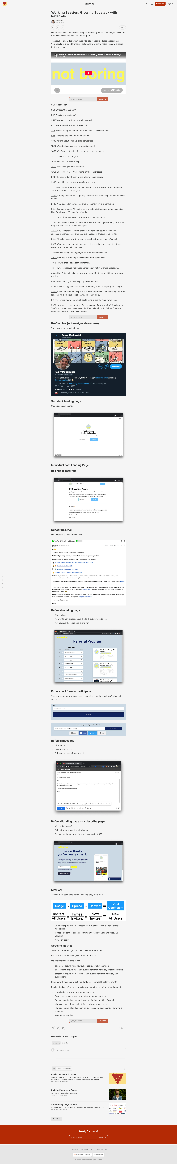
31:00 (53, 217)
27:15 (53, 204)
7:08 (53, 130)
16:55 (53, 161)
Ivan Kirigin (59, 20)
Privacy (86, 1149)
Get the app (98, 1155)
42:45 (54, 268)
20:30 (54, 177)
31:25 (53, 222)
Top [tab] (53, 1068)
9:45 (53, 136)
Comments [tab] (56, 1043)
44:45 (54, 273)
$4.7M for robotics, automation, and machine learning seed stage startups (77, 1107)
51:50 (53, 305)
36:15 (53, 244)
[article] (88, 1079)
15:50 (53, 156)
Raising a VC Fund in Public (63, 1074)
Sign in (170, 4)
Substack (78, 1160)
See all (55, 1119)
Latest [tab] (59, 1068)
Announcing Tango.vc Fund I (64, 1104)
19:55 (53, 172)
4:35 (53, 125)
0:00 (53, 105)
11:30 (53, 141)
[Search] (147, 4)
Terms (92, 1149)
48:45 (54, 292)
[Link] (48, 323)
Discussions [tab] (67, 1068)
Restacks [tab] (65, 1043)
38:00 (54, 252)
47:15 (53, 286)
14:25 (53, 151)
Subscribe (160, 4)
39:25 (54, 258)
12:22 (53, 146)
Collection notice (101, 1149)
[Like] (53, 27)
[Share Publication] (152, 4)
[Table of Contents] (2, 582)
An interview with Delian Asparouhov (64, 1093)
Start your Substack (83, 1155)
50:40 (54, 300)
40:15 (53, 263)
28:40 (54, 209)
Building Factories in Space (64, 1090)
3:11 (53, 120)
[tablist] (60, 1043)
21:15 (53, 182)
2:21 (53, 115)
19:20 (53, 166)
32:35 (54, 231)
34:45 (54, 239)
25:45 (54, 195)
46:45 (54, 281)
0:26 (53, 110)
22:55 (54, 187)
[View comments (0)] (58, 27)
